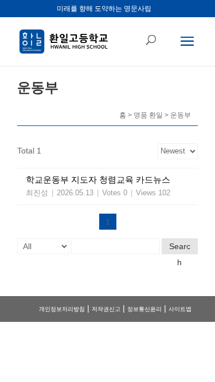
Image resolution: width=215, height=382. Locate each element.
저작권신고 (106, 309)
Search (179, 248)
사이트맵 (180, 309)
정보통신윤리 (144, 309)
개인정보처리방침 (62, 309)
